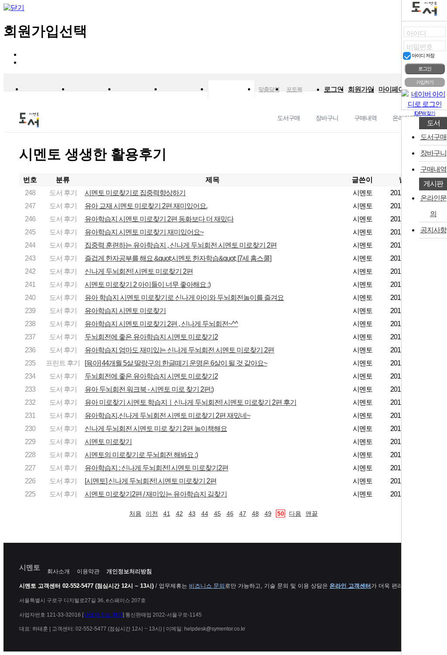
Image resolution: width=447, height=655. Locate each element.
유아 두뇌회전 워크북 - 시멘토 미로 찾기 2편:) (149, 389)
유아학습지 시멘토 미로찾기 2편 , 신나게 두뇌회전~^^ (161, 324)
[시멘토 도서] (231, 89)
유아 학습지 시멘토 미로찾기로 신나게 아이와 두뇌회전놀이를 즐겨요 (184, 297)
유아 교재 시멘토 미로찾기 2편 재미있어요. (146, 206)
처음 (135, 513)
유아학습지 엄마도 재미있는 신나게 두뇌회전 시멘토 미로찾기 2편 (179, 350)
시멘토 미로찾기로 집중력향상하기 (135, 192)
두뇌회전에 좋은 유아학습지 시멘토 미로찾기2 (151, 337)
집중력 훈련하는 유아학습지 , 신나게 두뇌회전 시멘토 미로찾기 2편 (181, 245)
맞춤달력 (268, 89)
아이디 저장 (422, 55)
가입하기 (424, 82)
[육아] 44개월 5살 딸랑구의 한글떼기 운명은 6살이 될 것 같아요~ (176, 363)
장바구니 (327, 117)
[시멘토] (45, 86)
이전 (152, 513)
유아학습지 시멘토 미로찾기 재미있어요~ (144, 232)
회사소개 (58, 571)
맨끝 (312, 513)
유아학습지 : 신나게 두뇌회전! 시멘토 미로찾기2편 (156, 468)
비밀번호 (419, 47)
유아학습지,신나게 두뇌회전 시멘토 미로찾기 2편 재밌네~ (167, 415)
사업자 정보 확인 (103, 615)
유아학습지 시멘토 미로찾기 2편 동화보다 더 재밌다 (159, 219)
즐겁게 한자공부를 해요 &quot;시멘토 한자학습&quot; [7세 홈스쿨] (178, 258)
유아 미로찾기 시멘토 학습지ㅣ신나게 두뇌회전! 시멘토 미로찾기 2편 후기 (190, 402)
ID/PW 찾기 (424, 113)
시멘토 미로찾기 (108, 441)
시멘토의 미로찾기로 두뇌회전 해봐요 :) (141, 454)
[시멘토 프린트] (138, 86)
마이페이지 (394, 89)
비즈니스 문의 (207, 586)
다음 (295, 513)
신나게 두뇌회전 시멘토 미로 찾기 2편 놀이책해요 (156, 428)
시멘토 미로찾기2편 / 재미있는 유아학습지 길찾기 (156, 494)
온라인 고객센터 (350, 586)
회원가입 (361, 89)
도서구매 (288, 117)
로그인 (334, 89)
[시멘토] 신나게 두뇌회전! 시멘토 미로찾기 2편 (151, 481)
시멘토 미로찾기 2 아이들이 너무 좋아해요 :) (147, 284)
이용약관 (88, 571)
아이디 (416, 33)
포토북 (294, 89)
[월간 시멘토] (92, 86)
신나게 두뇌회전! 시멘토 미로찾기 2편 (139, 271)
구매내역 (365, 117)
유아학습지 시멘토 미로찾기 (125, 310)
